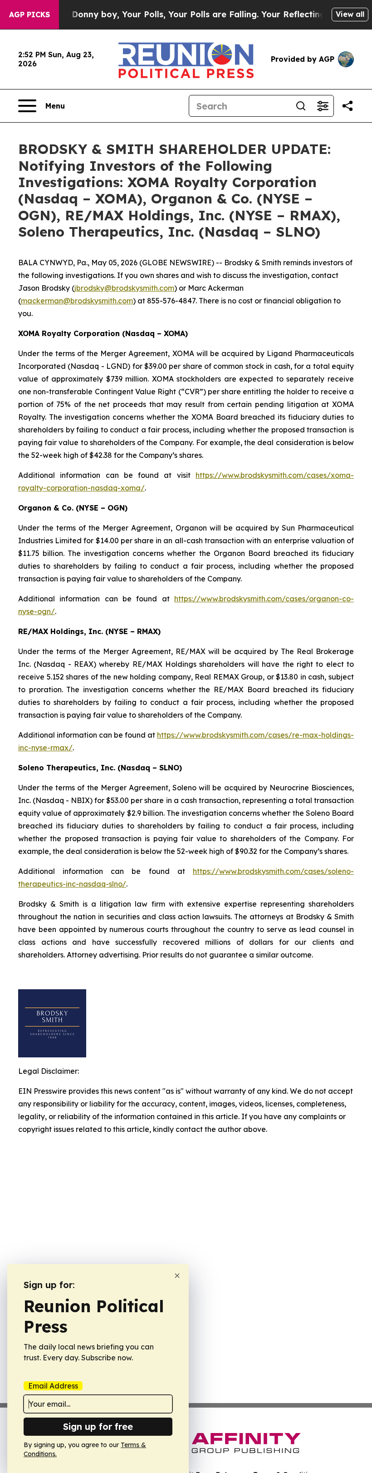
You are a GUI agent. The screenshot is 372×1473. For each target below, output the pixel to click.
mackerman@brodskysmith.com (77, 300)
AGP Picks (29, 14)
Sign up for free (98, 1426)
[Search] (301, 105)
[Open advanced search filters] (322, 105)
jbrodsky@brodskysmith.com (124, 288)
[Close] (177, 1275)
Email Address (53, 1385)
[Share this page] (347, 106)
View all (350, 14)
